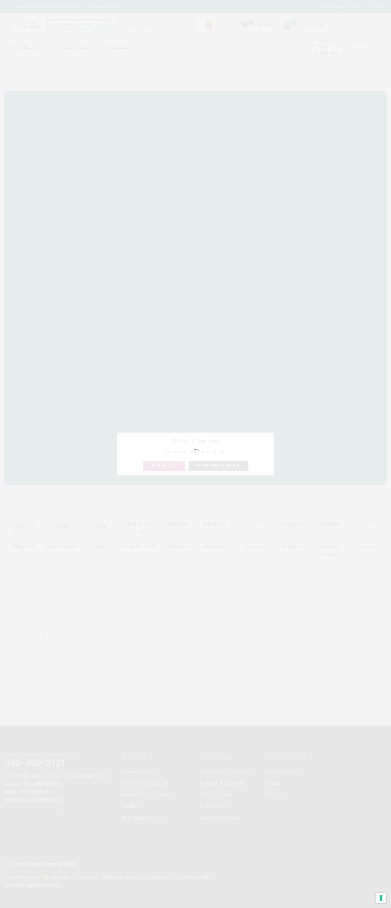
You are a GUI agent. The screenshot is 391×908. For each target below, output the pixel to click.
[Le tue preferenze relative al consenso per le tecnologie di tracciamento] (381, 898)
